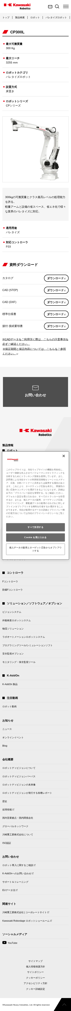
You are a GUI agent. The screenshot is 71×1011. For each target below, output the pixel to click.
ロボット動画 (9, 706)
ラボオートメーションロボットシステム (23, 637)
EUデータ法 (8, 891)
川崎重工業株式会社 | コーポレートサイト (24, 914)
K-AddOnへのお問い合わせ (16, 875)
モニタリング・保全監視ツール (19, 662)
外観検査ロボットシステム (16, 620)
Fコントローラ (10, 581)
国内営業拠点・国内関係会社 (17, 818)
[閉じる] (63, 456)
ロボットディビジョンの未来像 (19, 784)
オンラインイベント (13, 737)
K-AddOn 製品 (10, 684)
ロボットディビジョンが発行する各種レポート (27, 793)
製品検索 (20, 17)
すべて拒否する (36, 527)
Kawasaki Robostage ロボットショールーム (26, 922)
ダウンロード (58, 279)
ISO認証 (6, 843)
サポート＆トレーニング (15, 882)
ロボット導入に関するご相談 (17, 866)
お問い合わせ (35, 395)
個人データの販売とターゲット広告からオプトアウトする (35, 549)
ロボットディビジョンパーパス (19, 776)
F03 (8, 246)
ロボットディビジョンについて (19, 768)
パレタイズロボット (56, 17)
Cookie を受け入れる (35, 537)
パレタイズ (13, 232)
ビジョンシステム (11, 612)
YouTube (9, 944)
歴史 (4, 801)
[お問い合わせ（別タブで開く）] (50, 6)
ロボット (35, 17)
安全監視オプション (13, 653)
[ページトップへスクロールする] (62, 1004)
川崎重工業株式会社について (17, 834)
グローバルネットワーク (15, 826)
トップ (5, 17)
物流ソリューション (13, 628)
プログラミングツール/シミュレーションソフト (27, 645)
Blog (4, 745)
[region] (35, 505)
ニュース (7, 729)
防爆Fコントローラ (12, 589)
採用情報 (7, 811)
